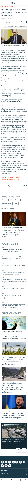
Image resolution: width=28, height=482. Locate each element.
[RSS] (2, 465)
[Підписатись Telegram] (24, 462)
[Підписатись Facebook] (2, 462)
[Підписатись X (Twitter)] (9, 462)
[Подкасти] (20, 480)
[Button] (10, 22)
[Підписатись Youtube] (13, 462)
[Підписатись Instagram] (16, 462)
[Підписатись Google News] (6, 462)
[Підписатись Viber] (20, 462)
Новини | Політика (7, 6)
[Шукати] (25, 480)
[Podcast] (6, 465)
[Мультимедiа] (15, 480)
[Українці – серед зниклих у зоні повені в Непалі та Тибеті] (14, 431)
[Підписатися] (9, 465)
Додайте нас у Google (6, 480)
